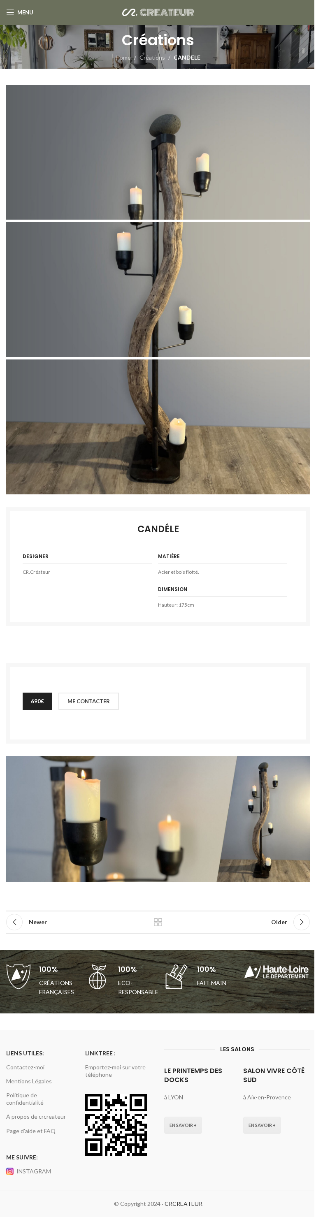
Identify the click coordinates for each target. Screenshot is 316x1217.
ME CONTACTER (88, 701)
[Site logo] (158, 11)
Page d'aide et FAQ (31, 1130)
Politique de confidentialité (25, 1099)
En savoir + (183, 1125)
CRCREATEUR (183, 1203)
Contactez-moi (25, 1067)
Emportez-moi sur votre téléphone (115, 1071)
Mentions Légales (29, 1081)
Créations (152, 57)
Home (123, 57)
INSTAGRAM (33, 1171)
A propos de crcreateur (36, 1116)
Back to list (158, 922)
